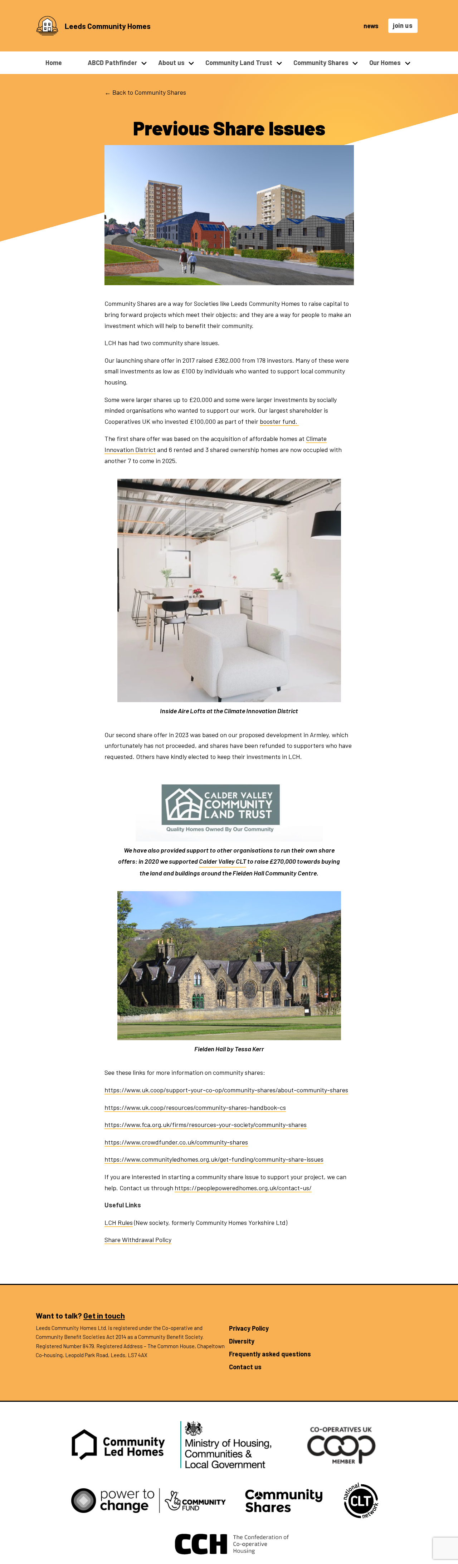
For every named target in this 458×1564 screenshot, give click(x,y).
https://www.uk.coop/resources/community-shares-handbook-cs (195, 1107)
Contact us (245, 1367)
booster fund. (279, 421)
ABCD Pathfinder (112, 62)
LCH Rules (118, 1222)
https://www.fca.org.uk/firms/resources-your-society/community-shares (205, 1124)
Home (53, 62)
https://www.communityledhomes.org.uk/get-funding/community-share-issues (213, 1159)
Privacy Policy (249, 1328)
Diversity (241, 1341)
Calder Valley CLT (222, 861)
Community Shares (321, 62)
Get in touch (104, 1315)
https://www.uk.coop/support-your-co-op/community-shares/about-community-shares (226, 1090)
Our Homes (385, 62)
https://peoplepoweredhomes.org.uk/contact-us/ (243, 1188)
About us (171, 62)
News (371, 26)
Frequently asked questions (270, 1354)
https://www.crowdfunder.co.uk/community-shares (176, 1142)
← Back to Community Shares (145, 92)
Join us (403, 25)
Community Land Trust (238, 62)
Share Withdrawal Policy (137, 1239)
